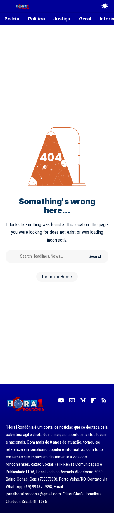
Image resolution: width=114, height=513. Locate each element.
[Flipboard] (93, 400)
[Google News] (72, 400)
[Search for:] (49, 256)
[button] (11, 6)
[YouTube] (60, 400)
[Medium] (83, 400)
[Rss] (104, 400)
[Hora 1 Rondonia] (23, 6)
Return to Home (57, 276)
